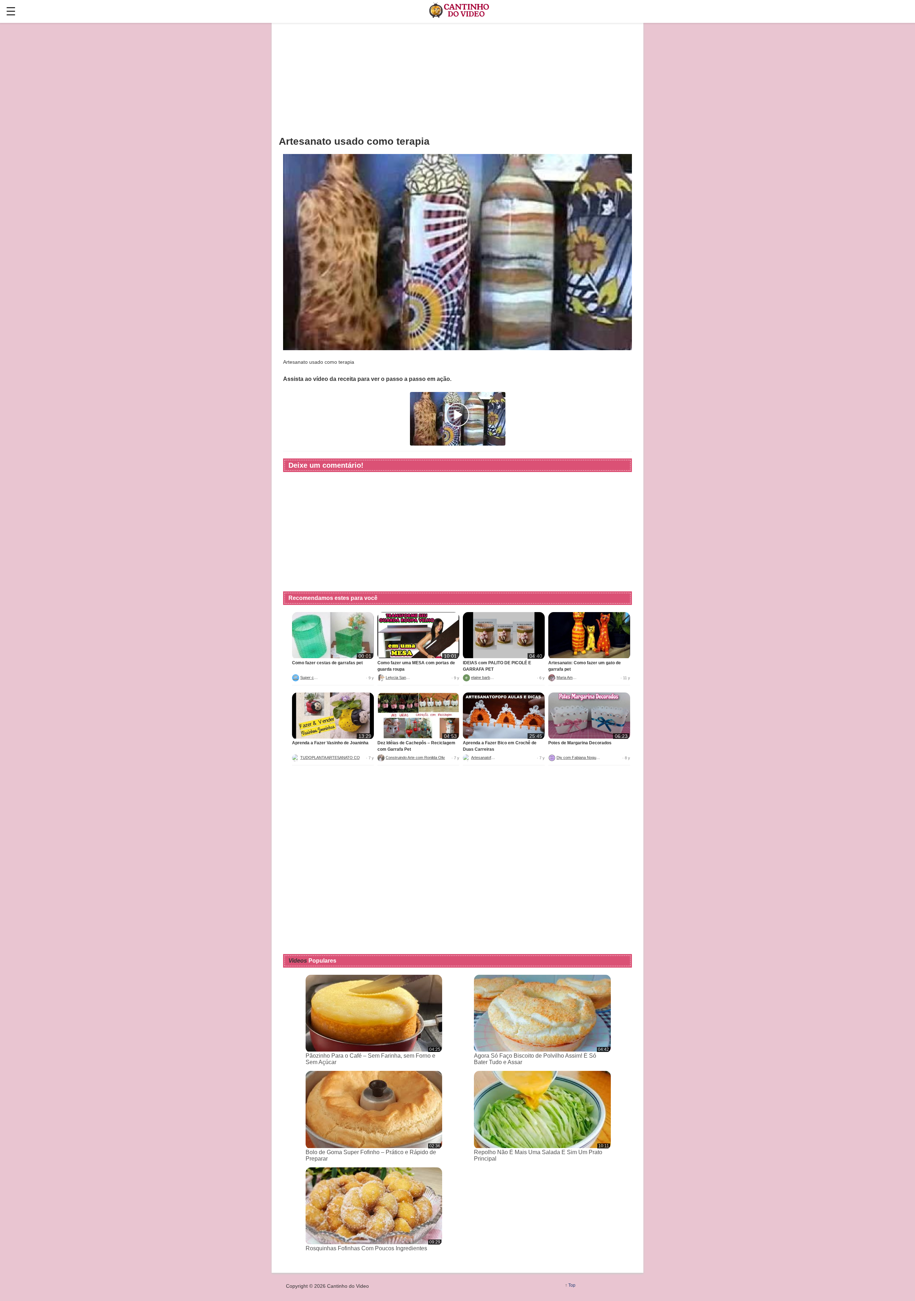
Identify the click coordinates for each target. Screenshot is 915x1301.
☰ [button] (11, 11)
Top (571, 1285)
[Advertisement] (457, 79)
